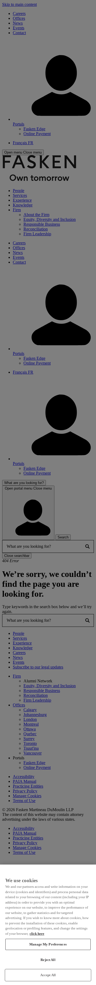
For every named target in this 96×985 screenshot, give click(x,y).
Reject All (48, 960)
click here (37, 934)
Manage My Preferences (48, 944)
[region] (48, 925)
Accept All (48, 975)
